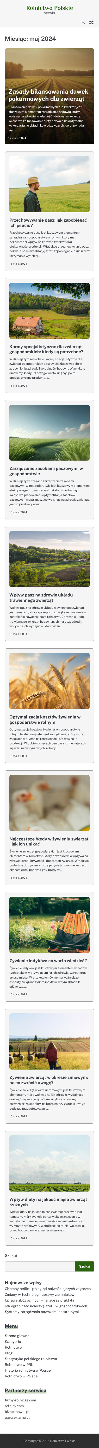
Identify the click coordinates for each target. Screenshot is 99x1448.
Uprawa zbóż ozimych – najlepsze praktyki (39, 1300)
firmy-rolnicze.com (20, 1400)
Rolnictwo (13, 1347)
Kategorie (13, 1341)
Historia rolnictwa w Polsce (28, 1370)
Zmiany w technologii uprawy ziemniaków (39, 1294)
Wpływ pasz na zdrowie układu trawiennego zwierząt (41, 597)
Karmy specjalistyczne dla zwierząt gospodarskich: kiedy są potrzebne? (46, 349)
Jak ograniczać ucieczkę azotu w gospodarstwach (46, 1306)
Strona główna (17, 1336)
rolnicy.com (14, 1406)
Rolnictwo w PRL (19, 1365)
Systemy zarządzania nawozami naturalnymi (42, 1312)
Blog (8, 1353)
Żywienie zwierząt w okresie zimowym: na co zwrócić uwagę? (48, 1080)
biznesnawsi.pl (17, 1412)
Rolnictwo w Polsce (21, 1376)
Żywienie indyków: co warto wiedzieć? (48, 960)
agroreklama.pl (17, 1417)
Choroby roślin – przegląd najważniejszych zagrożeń (48, 1289)
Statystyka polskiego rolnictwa (31, 1359)
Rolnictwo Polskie (49, 7)
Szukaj (11, 1255)
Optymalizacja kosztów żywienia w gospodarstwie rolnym (44, 719)
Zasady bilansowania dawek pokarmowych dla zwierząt (48, 95)
